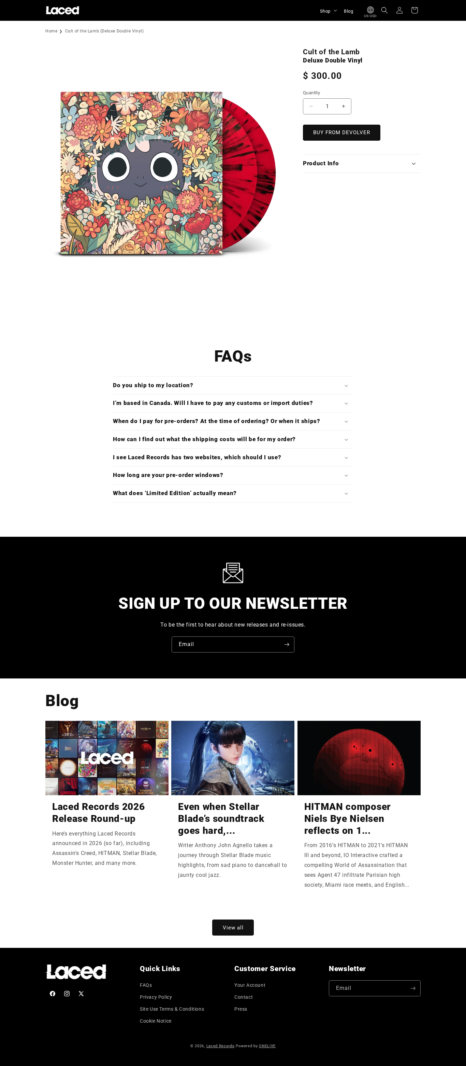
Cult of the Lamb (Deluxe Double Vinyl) (104, 31)
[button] (328, 10)
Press (240, 1009)
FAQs (146, 985)
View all (233, 928)
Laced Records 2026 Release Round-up (98, 812)
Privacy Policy (156, 997)
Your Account (249, 985)
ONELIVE (267, 1046)
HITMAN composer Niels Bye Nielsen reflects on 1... (347, 818)
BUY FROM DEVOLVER (341, 132)
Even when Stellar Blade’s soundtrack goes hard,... (221, 818)
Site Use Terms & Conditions (172, 1009)
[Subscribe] (286, 644)
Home (51, 31)
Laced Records (220, 1046)
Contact (243, 997)
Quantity (311, 92)
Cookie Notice (156, 1021)
